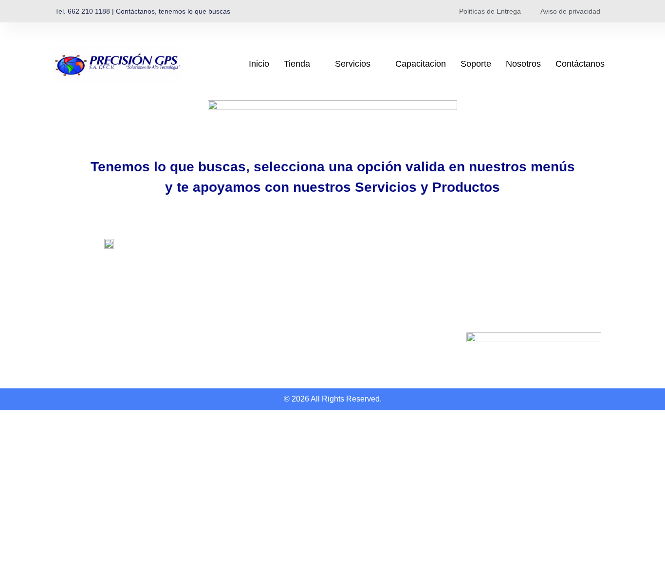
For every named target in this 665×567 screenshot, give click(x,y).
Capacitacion (420, 64)
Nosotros (523, 64)
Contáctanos (580, 64)
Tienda (297, 64)
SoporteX (390, 327)
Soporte (476, 64)
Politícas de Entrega (490, 11)
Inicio (259, 64)
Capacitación (397, 310)
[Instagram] (122, 282)
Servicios (352, 64)
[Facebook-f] (96, 282)
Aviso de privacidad (570, 11)
